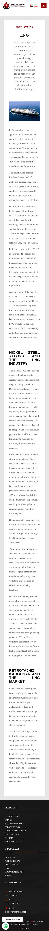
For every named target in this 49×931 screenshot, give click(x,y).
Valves (8, 820)
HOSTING (26, 922)
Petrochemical (12, 861)
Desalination (11, 865)
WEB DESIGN (11, 922)
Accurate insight (13, 842)
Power (8, 876)
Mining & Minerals (14, 872)
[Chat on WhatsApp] (5, 926)
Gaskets (9, 838)
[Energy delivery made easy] (13, 5)
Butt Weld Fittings (14, 824)
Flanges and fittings (15, 831)
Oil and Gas (10, 857)
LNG (7, 868)
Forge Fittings (12, 827)
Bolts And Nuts (12, 834)
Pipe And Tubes (12, 816)
